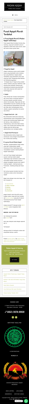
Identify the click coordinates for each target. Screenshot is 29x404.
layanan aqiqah (10, 198)
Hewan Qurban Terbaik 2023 (11, 293)
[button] (26, 401)
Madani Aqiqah (14, 5)
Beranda (5, 20)
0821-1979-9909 (15, 311)
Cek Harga (14, 259)
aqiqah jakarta (17, 240)
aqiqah (7, 217)
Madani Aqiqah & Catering (16, 397)
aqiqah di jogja (21, 238)
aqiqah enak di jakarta (8, 240)
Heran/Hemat (9, 183)
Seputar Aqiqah (10, 20)
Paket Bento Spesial (9, 285)
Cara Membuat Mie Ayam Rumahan (12, 289)
